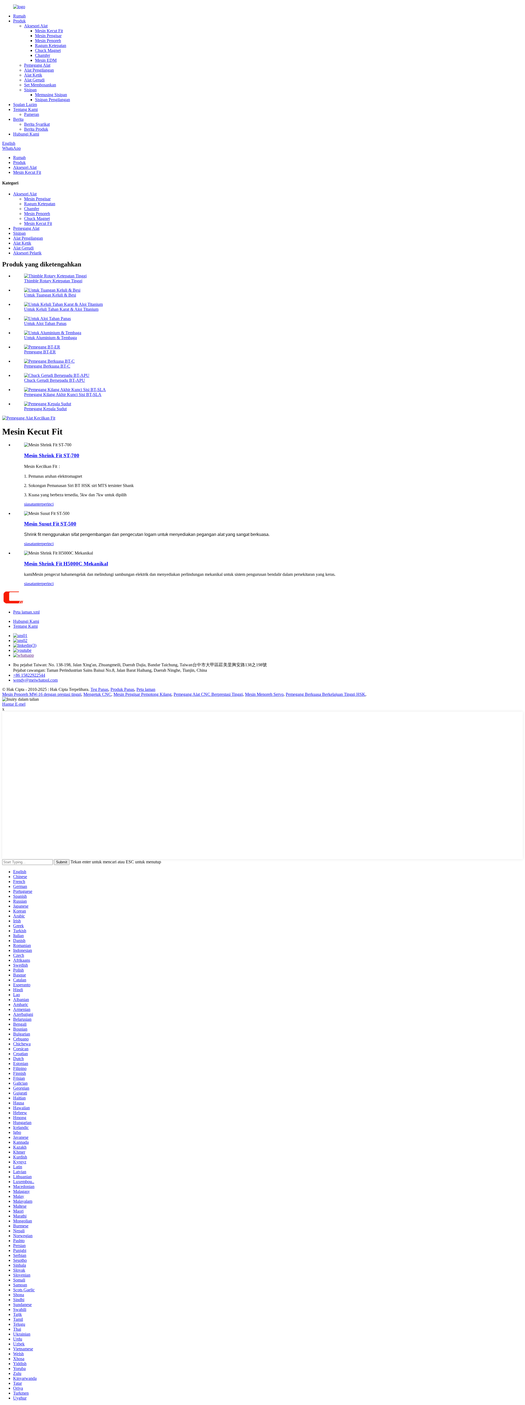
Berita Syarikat (37, 124)
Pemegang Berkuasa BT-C (47, 366)
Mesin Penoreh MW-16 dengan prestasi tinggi (41, 694)
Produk (19, 21)
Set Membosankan (40, 85)
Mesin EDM (46, 60)
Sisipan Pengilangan (52, 99)
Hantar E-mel (13, 704)
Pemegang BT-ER (40, 352)
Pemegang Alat (37, 65)
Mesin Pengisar (48, 35)
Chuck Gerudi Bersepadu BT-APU (54, 380)
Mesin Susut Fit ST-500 (50, 524)
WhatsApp (11, 148)
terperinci (45, 504)
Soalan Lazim (25, 104)
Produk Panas (122, 689)
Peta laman (145, 689)
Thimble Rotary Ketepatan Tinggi (53, 280)
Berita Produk (36, 129)
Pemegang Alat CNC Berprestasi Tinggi (208, 694)
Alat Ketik (33, 75)
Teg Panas (99, 689)
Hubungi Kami (26, 134)
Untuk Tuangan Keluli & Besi (50, 295)
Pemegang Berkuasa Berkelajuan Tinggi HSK (325, 694)
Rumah (19, 16)
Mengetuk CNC (97, 694)
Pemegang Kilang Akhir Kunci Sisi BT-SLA (62, 394)
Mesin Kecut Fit (49, 30)
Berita (18, 119)
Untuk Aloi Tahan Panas (45, 323)
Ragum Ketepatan (50, 45)
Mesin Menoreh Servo (264, 694)
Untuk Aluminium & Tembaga (50, 337)
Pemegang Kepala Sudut (45, 408)
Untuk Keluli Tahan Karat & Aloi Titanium (61, 309)
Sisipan (30, 89)
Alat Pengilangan (39, 70)
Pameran (31, 114)
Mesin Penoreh (48, 40)
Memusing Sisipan (51, 94)
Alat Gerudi (34, 80)
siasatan (30, 504)
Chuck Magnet (48, 50)
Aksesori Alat (36, 26)
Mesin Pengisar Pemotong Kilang (142, 694)
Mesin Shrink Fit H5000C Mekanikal (66, 564)
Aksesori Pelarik (27, 253)
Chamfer (42, 55)
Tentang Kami (25, 109)
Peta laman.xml (26, 612)
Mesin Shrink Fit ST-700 (51, 455)
